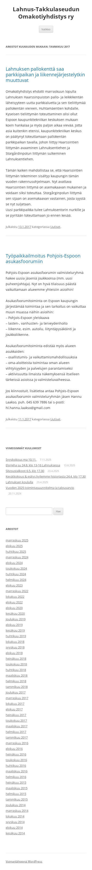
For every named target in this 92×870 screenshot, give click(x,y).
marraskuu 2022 (17, 591)
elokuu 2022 (14, 602)
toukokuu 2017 (16, 720)
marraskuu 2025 (17, 540)
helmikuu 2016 (16, 777)
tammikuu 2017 (17, 737)
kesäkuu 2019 (15, 630)
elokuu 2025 (14, 546)
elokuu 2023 (14, 585)
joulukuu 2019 (15, 619)
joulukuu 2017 (15, 692)
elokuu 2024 (14, 563)
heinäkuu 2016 (16, 754)
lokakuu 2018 (15, 642)
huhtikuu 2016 (16, 765)
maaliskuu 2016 (16, 771)
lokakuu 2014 (15, 816)
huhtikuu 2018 (16, 670)
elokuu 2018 (14, 653)
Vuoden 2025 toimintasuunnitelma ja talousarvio (40, 488)
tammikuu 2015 (17, 799)
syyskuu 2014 (15, 822)
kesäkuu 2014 (15, 833)
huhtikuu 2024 (16, 574)
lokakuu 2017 (15, 703)
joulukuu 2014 (15, 805)
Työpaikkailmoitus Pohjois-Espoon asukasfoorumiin (43, 258)
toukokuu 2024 (16, 568)
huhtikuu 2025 (16, 551)
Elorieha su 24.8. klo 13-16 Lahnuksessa (33, 465)
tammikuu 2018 (17, 687)
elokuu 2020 (14, 608)
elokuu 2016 (14, 749)
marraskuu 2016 (17, 743)
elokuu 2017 (14, 709)
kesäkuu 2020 (15, 613)
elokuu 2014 (14, 827)
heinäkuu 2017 (16, 715)
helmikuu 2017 (16, 732)
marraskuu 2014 (17, 811)
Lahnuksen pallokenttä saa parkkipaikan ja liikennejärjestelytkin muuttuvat (45, 74)
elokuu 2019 (14, 625)
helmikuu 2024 (16, 580)
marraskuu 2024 (17, 557)
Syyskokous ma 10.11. (21, 459)
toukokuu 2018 (16, 664)
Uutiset (55, 227)
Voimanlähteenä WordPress (24, 861)
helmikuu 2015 (16, 794)
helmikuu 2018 (16, 681)
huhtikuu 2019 (16, 636)
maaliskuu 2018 (16, 675)
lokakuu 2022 (15, 596)
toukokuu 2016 (16, 760)
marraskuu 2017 (17, 698)
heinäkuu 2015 (16, 782)
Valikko (46, 29)
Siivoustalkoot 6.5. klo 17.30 (25, 471)
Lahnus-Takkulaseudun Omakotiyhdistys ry (46, 13)
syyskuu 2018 (15, 647)
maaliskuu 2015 (16, 788)
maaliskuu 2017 (16, 726)
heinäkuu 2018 (16, 658)
